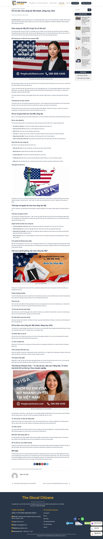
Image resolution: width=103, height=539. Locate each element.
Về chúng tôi (32, 3)
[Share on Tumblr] (45, 464)
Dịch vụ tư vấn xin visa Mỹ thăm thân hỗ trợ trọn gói (55, 483)
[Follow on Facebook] (75, 519)
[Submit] (89, 9)
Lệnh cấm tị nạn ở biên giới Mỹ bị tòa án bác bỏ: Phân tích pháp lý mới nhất (86, 62)
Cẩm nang (61, 3)
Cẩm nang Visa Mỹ (16, 8)
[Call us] (82, 519)
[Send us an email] (79, 519)
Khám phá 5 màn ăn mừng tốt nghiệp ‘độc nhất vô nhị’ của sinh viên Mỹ (86, 20)
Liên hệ (68, 3)
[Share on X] (37, 464)
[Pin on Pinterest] (42, 464)
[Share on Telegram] (47, 464)
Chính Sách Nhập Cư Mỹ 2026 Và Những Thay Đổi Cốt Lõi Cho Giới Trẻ (86, 40)
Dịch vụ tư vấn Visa (42, 3)
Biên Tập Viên (25, 15)
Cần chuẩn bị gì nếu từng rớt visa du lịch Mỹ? (25, 483)
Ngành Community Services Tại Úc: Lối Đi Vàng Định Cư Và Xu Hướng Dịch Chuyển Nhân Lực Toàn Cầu (86, 51)
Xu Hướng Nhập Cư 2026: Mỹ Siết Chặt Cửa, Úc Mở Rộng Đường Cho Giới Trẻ (86, 30)
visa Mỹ (40, 469)
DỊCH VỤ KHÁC (53, 3)
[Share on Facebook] (34, 464)
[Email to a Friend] (40, 464)
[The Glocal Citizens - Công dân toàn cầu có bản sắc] (19, 3)
